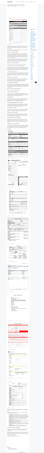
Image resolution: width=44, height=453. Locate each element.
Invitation (31, 68)
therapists (23, 119)
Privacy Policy (27, 1)
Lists (31, 71)
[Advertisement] (18, 11)
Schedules (31, 78)
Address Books (32, 54)
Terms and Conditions (22, 1)
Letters (31, 70)
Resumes (31, 77)
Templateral (9, 1)
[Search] (36, 82)
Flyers (31, 67)
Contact (17, 1)
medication (13, 104)
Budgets (31, 55)
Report (31, 76)
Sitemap (35, 1)
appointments (22, 414)
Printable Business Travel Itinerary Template (32, 36)
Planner (31, 74)
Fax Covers (31, 66)
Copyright (31, 1)
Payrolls (31, 73)
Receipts (31, 75)
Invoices (31, 69)
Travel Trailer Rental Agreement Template (12, 448)
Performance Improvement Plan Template (32, 32)
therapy (16, 104)
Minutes (31, 72)
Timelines (31, 79)
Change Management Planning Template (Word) (33, 41)
